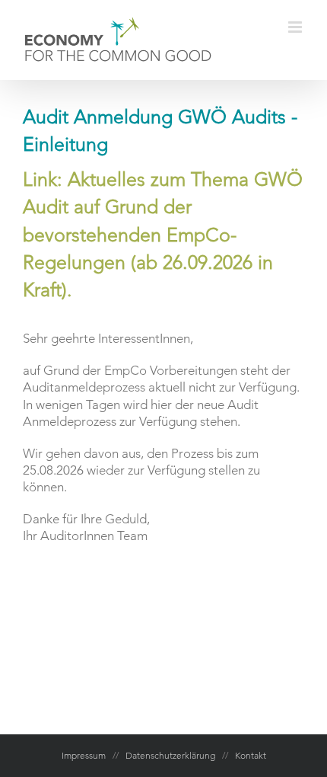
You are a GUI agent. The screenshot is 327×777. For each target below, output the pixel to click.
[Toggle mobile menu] (296, 27)
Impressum (84, 755)
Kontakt (250, 755)
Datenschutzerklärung (170, 755)
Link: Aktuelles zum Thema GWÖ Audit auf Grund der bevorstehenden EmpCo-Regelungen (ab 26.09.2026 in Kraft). (163, 234)
